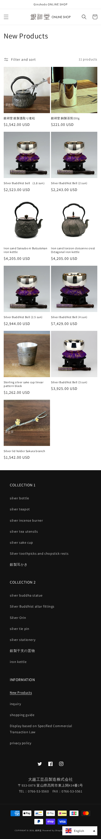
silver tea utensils (24, 531)
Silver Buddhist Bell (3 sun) (69, 382)
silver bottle (19, 498)
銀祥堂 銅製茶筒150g (65, 118)
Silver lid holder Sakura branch (24, 451)
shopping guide (22, 715)
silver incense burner (26, 520)
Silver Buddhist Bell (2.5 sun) (23, 317)
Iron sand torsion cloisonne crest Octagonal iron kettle (73, 250)
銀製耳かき (19, 564)
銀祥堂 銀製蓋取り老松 (19, 118)
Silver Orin (18, 617)
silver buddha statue (26, 595)
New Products (21, 692)
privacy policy (20, 743)
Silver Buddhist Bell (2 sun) (69, 183)
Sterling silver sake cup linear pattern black (24, 384)
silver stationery (22, 639)
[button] (6, 17)
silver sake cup (21, 542)
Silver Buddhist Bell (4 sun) (69, 317)
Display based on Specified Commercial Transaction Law (41, 729)
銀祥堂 (38, 830)
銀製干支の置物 (22, 650)
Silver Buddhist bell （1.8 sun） (25, 183)
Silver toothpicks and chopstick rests (39, 553)
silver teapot (20, 509)
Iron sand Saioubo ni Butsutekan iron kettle (26, 250)
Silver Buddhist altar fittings (32, 606)
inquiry (15, 704)
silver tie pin (19, 628)
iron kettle (18, 661)
